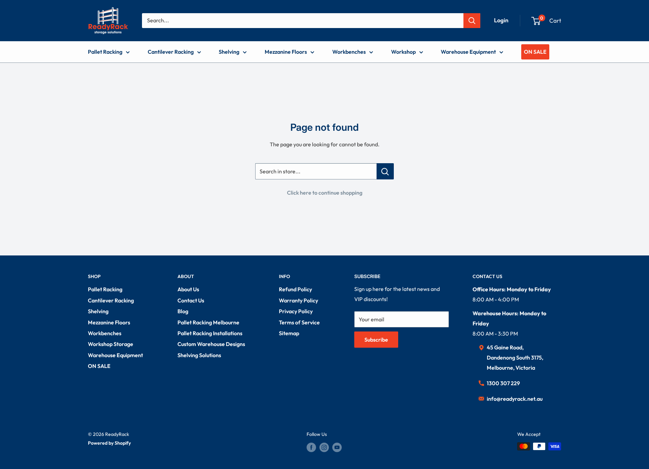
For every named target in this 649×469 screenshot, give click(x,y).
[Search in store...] (385, 171)
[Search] (471, 20)
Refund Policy (295, 289)
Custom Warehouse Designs (211, 344)
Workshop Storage (110, 344)
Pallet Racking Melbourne (208, 322)
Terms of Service (299, 322)
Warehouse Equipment (468, 51)
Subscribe (376, 339)
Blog (182, 311)
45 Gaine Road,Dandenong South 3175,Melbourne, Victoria (515, 357)
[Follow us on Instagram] (324, 447)
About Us (188, 289)
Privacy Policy (296, 311)
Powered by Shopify (109, 443)
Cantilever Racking (171, 51)
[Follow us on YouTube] (337, 447)
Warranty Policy (298, 300)
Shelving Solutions (199, 355)
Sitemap (289, 333)
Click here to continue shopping (324, 192)
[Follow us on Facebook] (311, 447)
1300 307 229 (503, 383)
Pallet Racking (105, 51)
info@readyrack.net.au (515, 398)
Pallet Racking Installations (209, 333)
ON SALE (535, 51)
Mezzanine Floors (286, 51)
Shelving (229, 51)
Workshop (403, 51)
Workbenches (349, 51)
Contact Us (190, 300)
